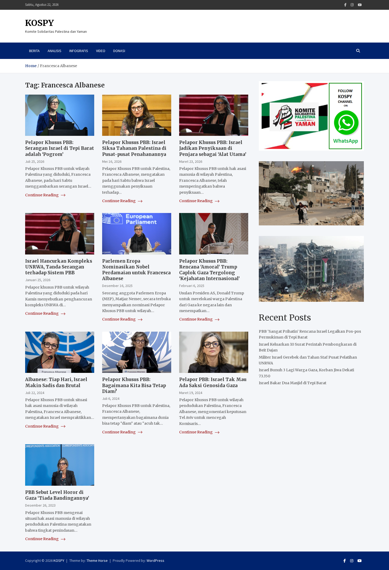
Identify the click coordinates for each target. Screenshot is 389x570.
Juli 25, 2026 (34, 161)
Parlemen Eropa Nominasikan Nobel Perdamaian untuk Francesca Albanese (136, 269)
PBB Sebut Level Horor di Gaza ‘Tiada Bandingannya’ (57, 495)
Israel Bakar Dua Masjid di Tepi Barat (292, 383)
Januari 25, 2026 (37, 279)
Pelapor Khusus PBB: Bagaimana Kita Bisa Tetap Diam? (134, 385)
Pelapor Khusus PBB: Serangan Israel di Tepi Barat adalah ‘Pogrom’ (59, 148)
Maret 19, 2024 (190, 392)
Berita (34, 50)
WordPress (155, 560)
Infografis (78, 50)
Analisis (54, 50)
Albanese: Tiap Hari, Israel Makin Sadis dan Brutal (56, 382)
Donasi (119, 50)
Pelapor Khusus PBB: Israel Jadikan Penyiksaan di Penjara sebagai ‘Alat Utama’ (212, 148)
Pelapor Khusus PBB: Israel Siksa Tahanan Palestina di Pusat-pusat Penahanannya (134, 148)
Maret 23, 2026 (190, 161)
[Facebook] (345, 5)
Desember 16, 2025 (117, 285)
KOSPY (39, 23)
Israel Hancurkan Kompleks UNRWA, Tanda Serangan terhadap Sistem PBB (58, 267)
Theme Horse (97, 560)
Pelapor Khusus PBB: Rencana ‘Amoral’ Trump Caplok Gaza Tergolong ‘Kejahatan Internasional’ (209, 269)
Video (100, 50)
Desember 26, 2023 (40, 505)
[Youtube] (360, 5)
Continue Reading (42, 195)
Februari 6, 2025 (191, 285)
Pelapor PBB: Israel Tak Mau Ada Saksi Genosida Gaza (212, 382)
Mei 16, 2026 (111, 161)
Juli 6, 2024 (110, 398)
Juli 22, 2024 (34, 392)
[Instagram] (352, 5)
